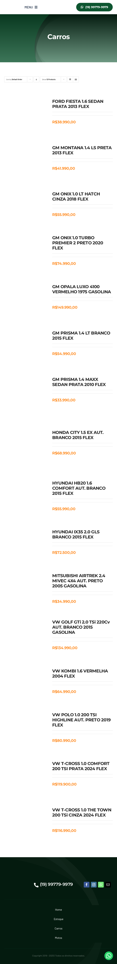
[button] (108, 955)
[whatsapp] (101, 884)
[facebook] (86, 884)
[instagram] (94, 884)
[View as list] (76, 79)
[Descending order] (36, 79)
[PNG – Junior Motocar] (12, 4)
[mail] (108, 884)
